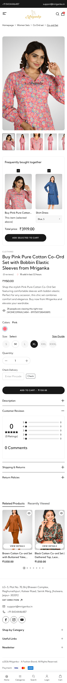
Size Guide (58, 336)
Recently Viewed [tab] (39, 503)
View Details (17, 546)
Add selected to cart (25, 238)
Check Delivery (10, 369)
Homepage (8, 25)
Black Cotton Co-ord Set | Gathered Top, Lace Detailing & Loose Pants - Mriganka (50, 555)
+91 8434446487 (10, 4)
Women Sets (23, 25)
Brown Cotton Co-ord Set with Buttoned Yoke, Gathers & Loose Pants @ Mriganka (17, 555)
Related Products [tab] (13, 503)
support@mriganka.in (54, 4)
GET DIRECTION (10, 600)
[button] (24, 568)
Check (30, 376)
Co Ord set (38, 25)
